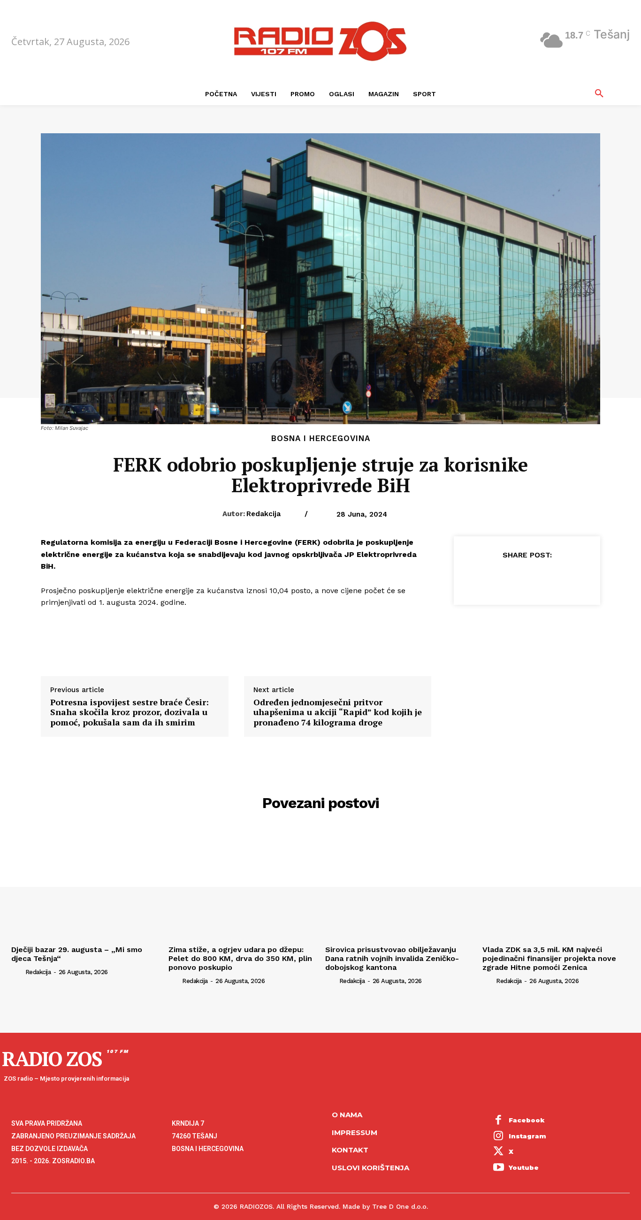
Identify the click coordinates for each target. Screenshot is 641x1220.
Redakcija (263, 514)
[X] (505, 578)
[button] (599, 94)
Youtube (524, 1167)
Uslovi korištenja (370, 1167)
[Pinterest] (526, 578)
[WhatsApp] (548, 578)
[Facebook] (483, 578)
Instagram (527, 1136)
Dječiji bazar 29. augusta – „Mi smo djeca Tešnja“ (76, 954)
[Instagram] (498, 1136)
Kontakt (350, 1149)
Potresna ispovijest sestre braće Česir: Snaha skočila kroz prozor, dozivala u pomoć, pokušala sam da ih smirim (129, 712)
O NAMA (347, 1114)
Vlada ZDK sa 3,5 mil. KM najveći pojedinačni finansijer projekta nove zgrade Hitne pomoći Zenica (549, 958)
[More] (570, 578)
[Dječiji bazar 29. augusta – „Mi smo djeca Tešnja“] (85, 885)
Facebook (527, 1120)
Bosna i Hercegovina (320, 438)
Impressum (354, 1132)
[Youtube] (498, 1167)
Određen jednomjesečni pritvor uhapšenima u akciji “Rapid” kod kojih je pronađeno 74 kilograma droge (337, 712)
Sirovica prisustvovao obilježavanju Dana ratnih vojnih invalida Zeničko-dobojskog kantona (392, 958)
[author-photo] (17, 972)
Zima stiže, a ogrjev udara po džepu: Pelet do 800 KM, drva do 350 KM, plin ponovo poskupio (240, 958)
